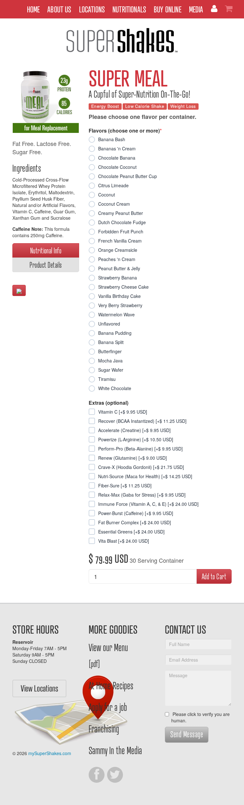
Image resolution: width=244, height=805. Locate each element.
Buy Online (167, 9)
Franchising (104, 728)
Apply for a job (108, 706)
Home (33, 9)
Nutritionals (129, 9)
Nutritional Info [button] (46, 250)
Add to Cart (214, 576)
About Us (59, 9)
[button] (19, 290)
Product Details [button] (46, 265)
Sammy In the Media (115, 750)
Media (196, 9)
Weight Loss (183, 106)
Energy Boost (105, 106)
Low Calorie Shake (144, 106)
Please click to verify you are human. (200, 717)
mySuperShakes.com (49, 753)
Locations (92, 9)
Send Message (186, 734)
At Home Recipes (111, 685)
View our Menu (108, 655)
